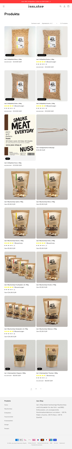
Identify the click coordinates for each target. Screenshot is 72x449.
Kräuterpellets (8, 421)
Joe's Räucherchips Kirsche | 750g (46, 285)
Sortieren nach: (35, 23)
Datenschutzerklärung (42, 443)
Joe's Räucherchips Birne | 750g (45, 202)
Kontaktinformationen (37, 445)
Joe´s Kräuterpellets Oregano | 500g (15, 373)
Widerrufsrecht (32, 443)
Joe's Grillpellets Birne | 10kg (13, 59)
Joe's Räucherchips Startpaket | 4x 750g (16, 329)
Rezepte (6, 428)
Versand (56, 443)
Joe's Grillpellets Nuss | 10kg (12, 163)
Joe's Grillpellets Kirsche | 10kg (45, 103)
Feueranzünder (8, 417)
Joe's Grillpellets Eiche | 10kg (13, 103)
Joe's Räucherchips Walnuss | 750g (46, 329)
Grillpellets (7, 413)
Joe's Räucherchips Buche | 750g (14, 241)
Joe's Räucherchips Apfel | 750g (13, 202)
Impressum (62, 443)
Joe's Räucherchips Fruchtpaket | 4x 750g (16, 285)
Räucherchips (8, 409)
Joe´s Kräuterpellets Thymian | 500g (47, 373)
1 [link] (31, 389)
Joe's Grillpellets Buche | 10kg (45, 59)
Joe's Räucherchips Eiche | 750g (45, 241)
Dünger (6, 424)
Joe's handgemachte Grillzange (45, 147)
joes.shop (14, 443)
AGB (51, 443)
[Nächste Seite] (41, 389)
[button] (4, 6)
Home (6, 405)
